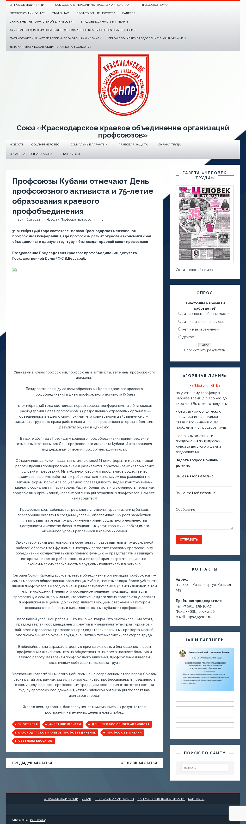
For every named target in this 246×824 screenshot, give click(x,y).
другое (188, 337)
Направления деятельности (161, 798)
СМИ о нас (60, 13)
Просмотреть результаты (204, 350)
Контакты (196, 798)
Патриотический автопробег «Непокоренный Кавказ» (55, 38)
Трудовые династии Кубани (104, 21)
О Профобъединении (27, 4)
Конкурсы (71, 154)
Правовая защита (133, 144)
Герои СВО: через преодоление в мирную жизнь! (148, 38)
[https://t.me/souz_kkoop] (226, 5)
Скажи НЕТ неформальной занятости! (42, 21)
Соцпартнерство (45, 144)
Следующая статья (138, 763)
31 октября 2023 (28, 219)
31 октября (28, 724)
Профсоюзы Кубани (124, 732)
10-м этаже (37, 819)
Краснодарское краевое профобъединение (57, 732)
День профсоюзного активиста (120, 724)
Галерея (128, 13)
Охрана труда (170, 144)
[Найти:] (205, 768)
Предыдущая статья (32, 763)
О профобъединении (61, 798)
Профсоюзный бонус (27, 13)
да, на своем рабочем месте (205, 314)
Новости (17, 144)
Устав (86, 798)
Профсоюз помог (155, 4)
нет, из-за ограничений (201, 329)
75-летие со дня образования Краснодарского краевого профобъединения (73, 30)
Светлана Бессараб (35, 740)
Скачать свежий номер (194, 270)
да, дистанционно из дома (203, 322)
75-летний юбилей (65, 724)
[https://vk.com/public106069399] (235, 5)
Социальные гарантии (89, 144)
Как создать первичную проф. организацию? (92, 4)
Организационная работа (31, 154)
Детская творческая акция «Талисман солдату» (51, 46)
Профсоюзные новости (95, 13)
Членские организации (114, 798)
